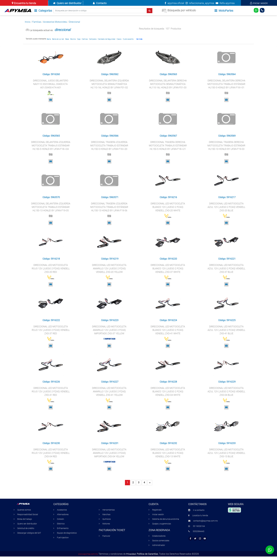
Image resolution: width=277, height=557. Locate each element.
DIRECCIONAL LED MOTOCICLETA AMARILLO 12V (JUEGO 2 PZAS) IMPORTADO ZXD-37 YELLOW (109, 330)
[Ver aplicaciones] (50, 100)
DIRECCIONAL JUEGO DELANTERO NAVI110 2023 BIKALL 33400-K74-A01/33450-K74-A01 (50, 84)
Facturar (106, 536)
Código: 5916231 (109, 443)
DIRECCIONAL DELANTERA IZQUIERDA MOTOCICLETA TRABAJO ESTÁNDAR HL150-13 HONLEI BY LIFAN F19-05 (50, 207)
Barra (49, 39)
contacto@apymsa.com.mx (205, 521)
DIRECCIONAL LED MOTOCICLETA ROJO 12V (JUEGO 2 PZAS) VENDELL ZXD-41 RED (51, 391)
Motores (106, 524)
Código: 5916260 (51, 74)
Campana (92, 39)
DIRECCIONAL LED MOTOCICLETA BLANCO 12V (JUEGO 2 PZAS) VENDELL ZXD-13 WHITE (168, 453)
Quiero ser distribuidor (69, 3)
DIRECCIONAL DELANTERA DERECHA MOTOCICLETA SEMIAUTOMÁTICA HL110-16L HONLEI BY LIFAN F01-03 (168, 84)
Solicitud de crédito (25, 528)
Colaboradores (158, 536)
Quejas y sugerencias (161, 524)
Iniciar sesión (260, 3)
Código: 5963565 (51, 135)
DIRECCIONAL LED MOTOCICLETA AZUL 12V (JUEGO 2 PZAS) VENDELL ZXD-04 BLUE (226, 391)
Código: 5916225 (227, 320)
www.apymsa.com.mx (88, 554)
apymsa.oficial (175, 3)
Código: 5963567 (168, 135)
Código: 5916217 (227, 197)
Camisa (85, 39)
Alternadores (63, 514)
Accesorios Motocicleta (55, 21)
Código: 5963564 (227, 74)
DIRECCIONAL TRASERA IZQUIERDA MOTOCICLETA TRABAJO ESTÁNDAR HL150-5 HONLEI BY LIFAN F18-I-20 (109, 145)
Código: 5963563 (168, 74)
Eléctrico (61, 524)
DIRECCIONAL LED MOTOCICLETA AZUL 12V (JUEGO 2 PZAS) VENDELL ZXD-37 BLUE (226, 268)
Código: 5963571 (109, 197)
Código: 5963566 (109, 135)
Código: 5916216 (168, 197)
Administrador (158, 545)
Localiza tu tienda (200, 515)
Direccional (74, 21)
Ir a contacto (198, 510)
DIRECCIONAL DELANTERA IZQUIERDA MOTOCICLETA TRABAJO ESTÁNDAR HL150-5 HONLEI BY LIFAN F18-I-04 (50, 145)
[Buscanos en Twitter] (195, 538)
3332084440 (198, 531)
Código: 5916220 (168, 258)
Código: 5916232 (168, 443)
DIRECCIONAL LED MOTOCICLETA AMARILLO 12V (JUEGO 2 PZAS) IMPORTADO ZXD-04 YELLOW (109, 453)
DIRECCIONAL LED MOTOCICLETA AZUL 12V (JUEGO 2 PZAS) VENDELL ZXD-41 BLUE (226, 330)
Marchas (106, 514)
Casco (119, 39)
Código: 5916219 (109, 258)
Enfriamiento (63, 528)
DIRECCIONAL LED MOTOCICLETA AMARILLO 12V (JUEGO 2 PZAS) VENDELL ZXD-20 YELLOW (109, 268)
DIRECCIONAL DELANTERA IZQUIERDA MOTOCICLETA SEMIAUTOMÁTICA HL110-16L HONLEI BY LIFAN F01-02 (109, 84)
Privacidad (131, 554)
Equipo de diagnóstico (67, 533)
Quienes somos (24, 510)
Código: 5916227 (109, 381)
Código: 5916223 (109, 320)
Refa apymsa (227, 3)
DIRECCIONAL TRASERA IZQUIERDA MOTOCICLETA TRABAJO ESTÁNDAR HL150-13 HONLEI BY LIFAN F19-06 (109, 207)
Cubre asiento (128, 39)
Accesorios (62, 510)
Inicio (27, 21)
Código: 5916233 (227, 443)
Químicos (106, 519)
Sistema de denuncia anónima (165, 519)
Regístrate (156, 510)
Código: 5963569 (227, 135)
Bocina (73, 39)
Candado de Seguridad (106, 39)
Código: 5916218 (51, 258)
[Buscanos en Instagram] (200, 538)
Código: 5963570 (51, 197)
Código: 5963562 (109, 74)
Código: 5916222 (51, 320)
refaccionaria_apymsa (201, 3)
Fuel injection (63, 537)
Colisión (60, 519)
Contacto (101, 3)
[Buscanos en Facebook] (190, 538)
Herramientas (108, 510)
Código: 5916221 (227, 258)
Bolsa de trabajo (24, 519)
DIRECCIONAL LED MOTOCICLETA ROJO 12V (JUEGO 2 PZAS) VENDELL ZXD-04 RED (51, 453)
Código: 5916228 (168, 381)
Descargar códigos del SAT (29, 533)
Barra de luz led (58, 39)
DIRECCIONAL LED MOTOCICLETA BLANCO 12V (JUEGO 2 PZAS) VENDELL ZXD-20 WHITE (168, 207)
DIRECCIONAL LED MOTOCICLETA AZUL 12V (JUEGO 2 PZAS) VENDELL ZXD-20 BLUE (226, 207)
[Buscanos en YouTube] (205, 538)
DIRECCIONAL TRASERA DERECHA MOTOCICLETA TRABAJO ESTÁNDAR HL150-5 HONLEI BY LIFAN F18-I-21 (168, 145)
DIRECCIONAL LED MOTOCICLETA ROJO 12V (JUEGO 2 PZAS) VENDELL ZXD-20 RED (51, 268)
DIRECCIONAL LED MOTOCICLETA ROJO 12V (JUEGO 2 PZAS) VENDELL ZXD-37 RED (51, 330)
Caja (78, 39)
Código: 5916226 (51, 381)
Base (67, 39)
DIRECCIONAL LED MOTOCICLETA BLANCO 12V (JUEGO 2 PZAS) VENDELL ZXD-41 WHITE (168, 330)
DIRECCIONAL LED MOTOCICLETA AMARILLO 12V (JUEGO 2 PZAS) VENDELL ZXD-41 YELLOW (109, 391)
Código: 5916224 (168, 320)
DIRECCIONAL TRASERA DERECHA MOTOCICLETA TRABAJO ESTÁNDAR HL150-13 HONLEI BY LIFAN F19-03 (226, 145)
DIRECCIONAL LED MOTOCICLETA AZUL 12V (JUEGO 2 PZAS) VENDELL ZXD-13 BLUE (226, 453)
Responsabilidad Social (27, 514)
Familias (36, 21)
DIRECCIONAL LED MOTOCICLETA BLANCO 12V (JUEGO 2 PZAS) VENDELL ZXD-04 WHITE (168, 391)
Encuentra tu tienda (25, 3)
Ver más (139, 39)
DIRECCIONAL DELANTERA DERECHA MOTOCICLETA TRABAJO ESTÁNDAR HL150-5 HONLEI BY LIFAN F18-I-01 (226, 84)
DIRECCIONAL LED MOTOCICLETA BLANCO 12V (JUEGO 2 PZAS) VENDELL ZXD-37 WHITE (168, 268)
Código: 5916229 (227, 381)
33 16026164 (199, 526)
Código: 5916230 (51, 443)
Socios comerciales (160, 540)
